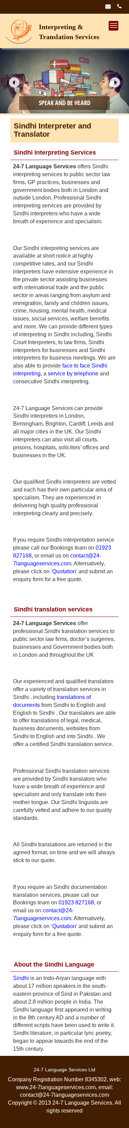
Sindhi (21, 978)
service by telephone (73, 373)
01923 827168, (76, 902)
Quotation (64, 571)
